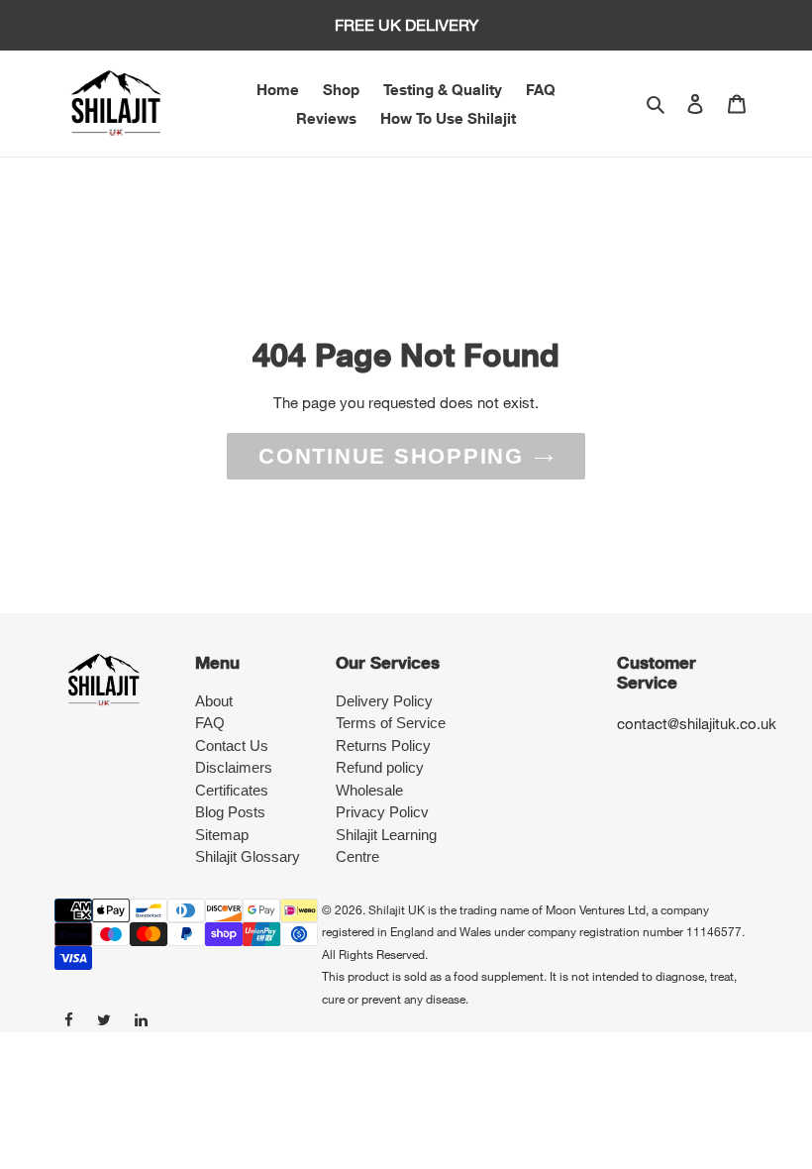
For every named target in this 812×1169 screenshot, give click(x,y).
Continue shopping (391, 456)
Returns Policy (383, 745)
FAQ (210, 722)
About (214, 700)
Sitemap (222, 834)
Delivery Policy (384, 700)
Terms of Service (391, 722)
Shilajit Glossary (247, 856)
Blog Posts (230, 811)
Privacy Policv (382, 811)
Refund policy (380, 767)
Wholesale (369, 790)
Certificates (231, 790)
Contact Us (231, 745)
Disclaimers (233, 767)
